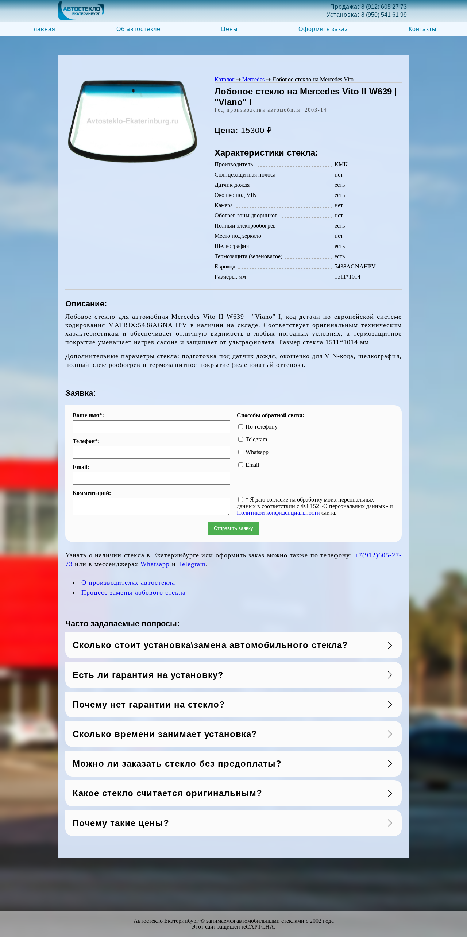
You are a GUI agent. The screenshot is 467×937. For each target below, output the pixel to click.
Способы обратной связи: (270, 415)
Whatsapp (155, 564)
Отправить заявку (233, 528)
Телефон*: (86, 441)
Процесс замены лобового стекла (133, 592)
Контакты (423, 29)
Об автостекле (138, 29)
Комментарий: (92, 493)
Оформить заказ (323, 29)
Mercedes (253, 79)
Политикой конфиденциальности (278, 513)
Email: (81, 467)
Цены (229, 29)
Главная (42, 29)
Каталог (225, 79)
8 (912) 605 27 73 (384, 7)
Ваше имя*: (88, 415)
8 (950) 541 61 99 (384, 15)
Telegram (192, 564)
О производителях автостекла (128, 582)
